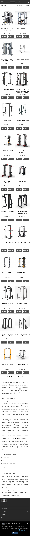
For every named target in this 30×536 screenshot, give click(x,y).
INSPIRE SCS (22, 181)
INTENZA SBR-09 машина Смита (22, 212)
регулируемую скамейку (19, 438)
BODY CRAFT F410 (7, 273)
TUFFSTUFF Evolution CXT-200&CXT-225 (7, 59)
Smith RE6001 (7, 120)
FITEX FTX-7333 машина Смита (22, 334)
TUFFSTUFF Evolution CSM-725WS (7, 29)
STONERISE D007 (7, 364)
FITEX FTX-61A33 (22, 303)
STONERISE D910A (22, 364)
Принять (15, 532)
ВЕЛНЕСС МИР (15, 2)
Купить (4, 36)
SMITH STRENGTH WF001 (7, 304)
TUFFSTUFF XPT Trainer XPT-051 (22, 29)
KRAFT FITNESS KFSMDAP (7, 182)
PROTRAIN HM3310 (7, 242)
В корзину (10, 36)
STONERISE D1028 (22, 273)
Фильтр (5, 5)
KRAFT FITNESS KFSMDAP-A (22, 151)
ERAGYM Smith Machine (22, 59)
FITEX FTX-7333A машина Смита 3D (7, 334)
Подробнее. (22, 530)
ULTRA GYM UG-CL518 (7, 212)
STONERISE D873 (7, 151)
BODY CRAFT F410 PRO (22, 242)
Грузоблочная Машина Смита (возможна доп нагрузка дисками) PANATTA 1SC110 (22, 92)
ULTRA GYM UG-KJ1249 (22, 120)
